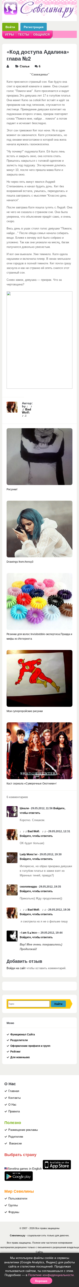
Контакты (14, 1097)
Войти (10, 27)
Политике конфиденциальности (51, 1275)
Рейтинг (15, 1051)
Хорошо (41, 1280)
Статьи (24, 66)
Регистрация (33, 27)
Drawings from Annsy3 (20, 561)
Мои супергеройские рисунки (25, 711)
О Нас (12, 1104)
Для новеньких (20, 1057)
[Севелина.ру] (39, 16)
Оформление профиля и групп (30, 1045)
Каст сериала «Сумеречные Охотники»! (31, 783)
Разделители (19, 1040)
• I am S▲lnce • (29, 932)
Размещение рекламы (23, 1129)
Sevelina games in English (25, 1168)
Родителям (15, 1136)
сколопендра (28, 886)
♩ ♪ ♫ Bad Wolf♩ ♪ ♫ (27, 411)
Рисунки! (12, 489)
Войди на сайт (16, 968)
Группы (13, 1205)
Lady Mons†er (29, 854)
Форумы (13, 1212)
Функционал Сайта (22, 1034)
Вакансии (15, 1143)
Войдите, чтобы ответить (36, 836)
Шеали (24, 808)
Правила (14, 1111)
